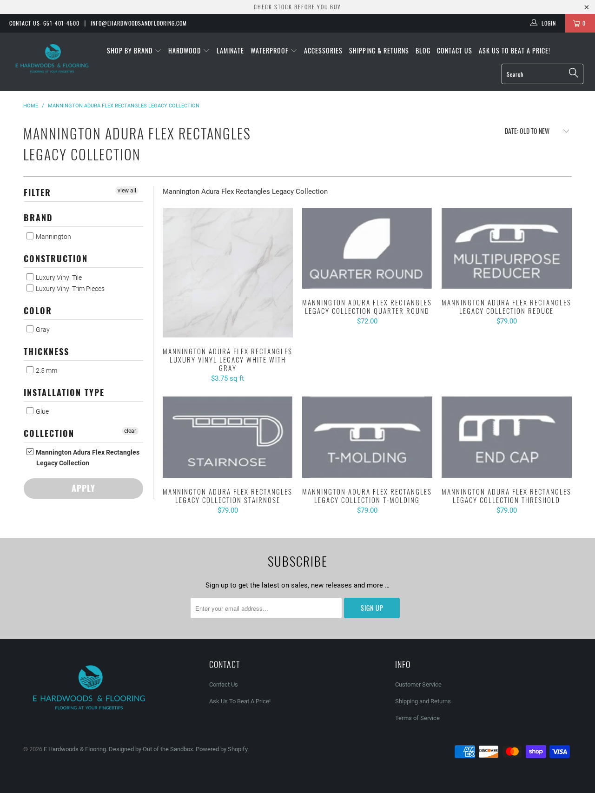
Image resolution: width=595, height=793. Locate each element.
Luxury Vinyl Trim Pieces (69, 288)
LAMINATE (230, 50)
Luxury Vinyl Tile (58, 277)
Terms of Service (417, 717)
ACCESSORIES (323, 50)
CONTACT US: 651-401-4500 (44, 23)
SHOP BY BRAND (130, 50)
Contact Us (454, 50)
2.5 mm (45, 370)
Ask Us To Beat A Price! (514, 50)
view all (127, 190)
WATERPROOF (270, 50)
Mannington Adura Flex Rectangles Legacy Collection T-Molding (367, 436)
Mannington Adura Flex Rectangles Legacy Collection (86, 458)
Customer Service (418, 684)
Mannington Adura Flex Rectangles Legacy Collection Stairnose (228, 436)
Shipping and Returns (423, 701)
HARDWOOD (185, 50)
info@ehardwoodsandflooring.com (139, 23)
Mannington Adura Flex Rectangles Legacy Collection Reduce (507, 248)
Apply (83, 488)
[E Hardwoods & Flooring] (52, 59)
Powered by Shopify (222, 749)
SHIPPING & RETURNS (379, 50)
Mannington (52, 236)
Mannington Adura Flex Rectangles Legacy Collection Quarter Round (367, 248)
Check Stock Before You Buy (297, 7)
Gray (42, 329)
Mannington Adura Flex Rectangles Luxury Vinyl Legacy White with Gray (228, 273)
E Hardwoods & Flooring (75, 749)
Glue (41, 411)
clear (130, 431)
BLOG (423, 50)
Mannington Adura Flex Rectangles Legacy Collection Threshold (507, 436)
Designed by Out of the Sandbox (151, 749)
